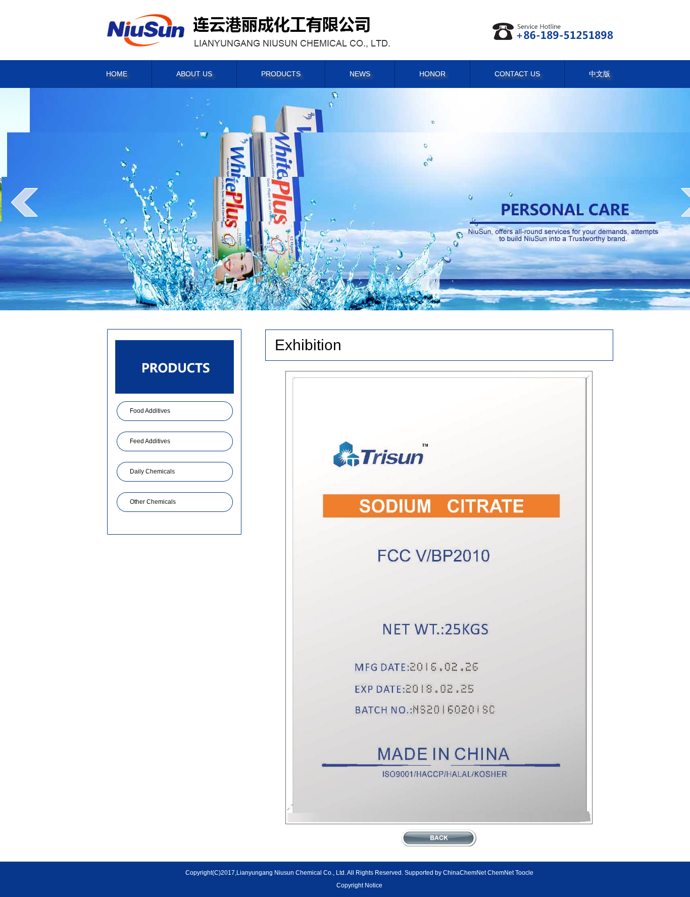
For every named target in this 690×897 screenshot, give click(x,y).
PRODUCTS (281, 74)
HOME (116, 74)
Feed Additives (150, 441)
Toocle (524, 872)
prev (24, 202)
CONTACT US (517, 74)
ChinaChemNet (464, 872)
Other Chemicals (153, 501)
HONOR (432, 74)
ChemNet (500, 872)
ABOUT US (194, 74)
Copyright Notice (359, 885)
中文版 (599, 74)
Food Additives (150, 410)
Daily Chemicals (152, 471)
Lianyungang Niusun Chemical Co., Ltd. (291, 872)
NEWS (360, 74)
